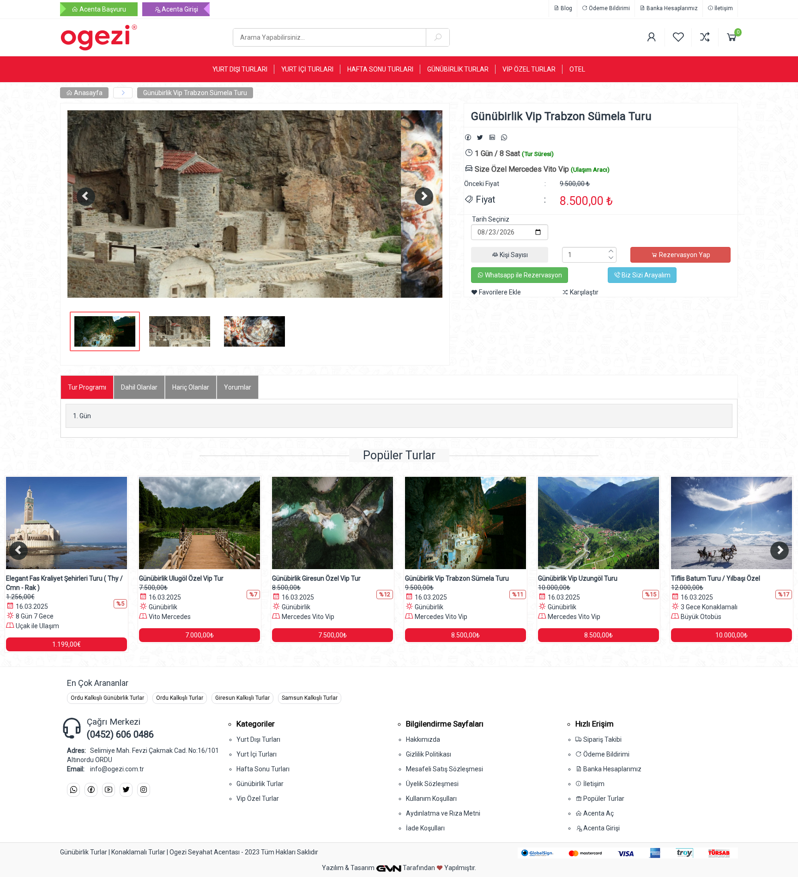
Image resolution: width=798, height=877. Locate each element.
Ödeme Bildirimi (608, 8)
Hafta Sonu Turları (263, 769)
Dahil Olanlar (139, 387)
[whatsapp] (73, 790)
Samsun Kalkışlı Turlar (310, 698)
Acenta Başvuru (102, 9)
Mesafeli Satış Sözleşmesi (444, 769)
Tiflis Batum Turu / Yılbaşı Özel (709, 578)
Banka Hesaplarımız (671, 8)
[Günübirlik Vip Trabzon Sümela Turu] (459, 523)
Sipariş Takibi (602, 739)
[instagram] (143, 790)
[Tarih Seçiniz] (509, 219)
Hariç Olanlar (190, 387)
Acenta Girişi (179, 9)
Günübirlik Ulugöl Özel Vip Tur (175, 578)
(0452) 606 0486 (120, 734)
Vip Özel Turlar (257, 798)
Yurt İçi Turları (256, 754)
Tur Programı (87, 387)
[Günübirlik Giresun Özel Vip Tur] (326, 523)
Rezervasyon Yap (684, 254)
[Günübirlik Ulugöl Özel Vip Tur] (193, 523)
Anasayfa (88, 92)
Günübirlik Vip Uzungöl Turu (571, 578)
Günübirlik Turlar (260, 783)
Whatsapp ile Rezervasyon (523, 275)
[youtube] (108, 790)
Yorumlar (237, 387)
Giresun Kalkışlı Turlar (242, 698)
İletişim (723, 8)
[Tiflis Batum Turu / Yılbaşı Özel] (725, 523)
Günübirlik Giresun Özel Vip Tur (310, 578)
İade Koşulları (425, 828)
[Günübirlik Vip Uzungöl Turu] (592, 523)
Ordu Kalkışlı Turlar (179, 698)
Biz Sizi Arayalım (645, 275)
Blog (565, 8)
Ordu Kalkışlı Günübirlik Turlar (107, 698)
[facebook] (91, 790)
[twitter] (126, 790)
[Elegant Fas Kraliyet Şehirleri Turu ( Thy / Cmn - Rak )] (60, 523)
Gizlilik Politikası (428, 754)
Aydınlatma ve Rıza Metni (443, 813)
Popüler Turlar (603, 798)
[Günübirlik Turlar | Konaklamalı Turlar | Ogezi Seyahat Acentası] (139, 37)
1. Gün (82, 416)
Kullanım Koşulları (431, 798)
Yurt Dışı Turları (258, 739)
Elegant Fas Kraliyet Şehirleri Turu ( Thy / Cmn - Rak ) (58, 583)
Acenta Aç (598, 813)
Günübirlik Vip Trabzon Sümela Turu (195, 92)
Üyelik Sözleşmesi (432, 783)
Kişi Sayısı (513, 254)
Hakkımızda (423, 739)
